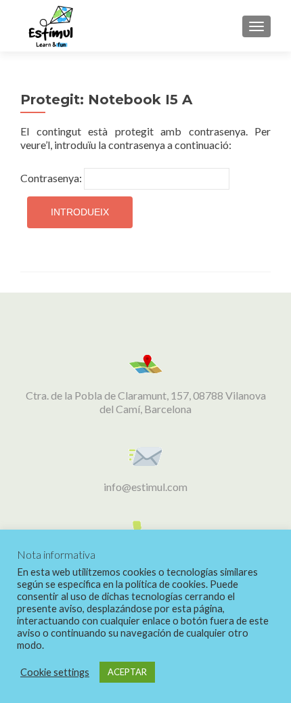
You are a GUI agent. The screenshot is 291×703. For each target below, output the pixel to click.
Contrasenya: (52, 177)
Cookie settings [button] (54, 672)
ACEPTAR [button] (127, 671)
